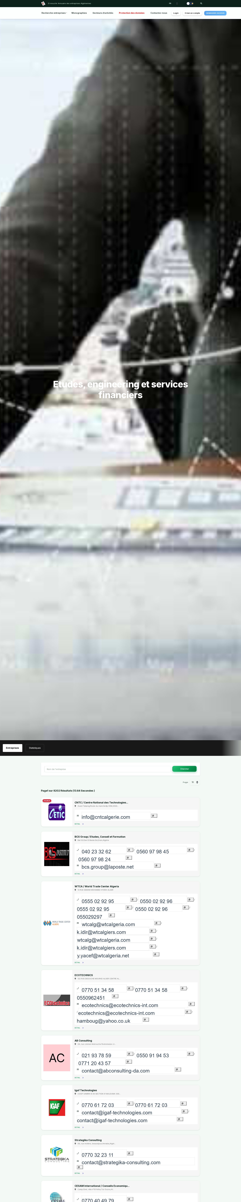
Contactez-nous (158, 13)
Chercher (184, 769)
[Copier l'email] (154, 816)
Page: (185, 782)
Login (176, 13)
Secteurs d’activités (103, 13)
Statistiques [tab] (35, 747)
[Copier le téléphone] (130, 850)
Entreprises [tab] (12, 747)
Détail (77, 824)
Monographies (79, 13)
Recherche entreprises (54, 13)
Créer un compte (192, 13)
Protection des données (131, 13)
